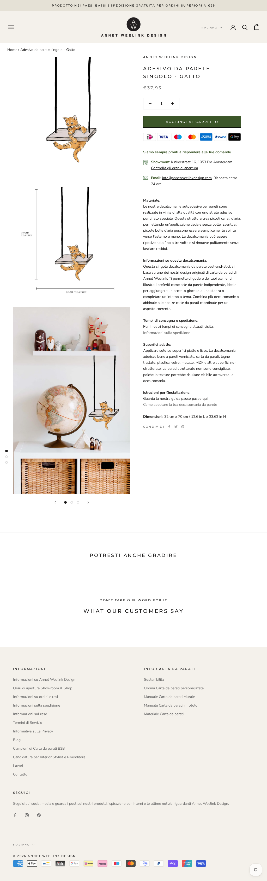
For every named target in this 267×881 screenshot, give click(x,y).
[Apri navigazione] (11, 27)
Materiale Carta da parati (164, 714)
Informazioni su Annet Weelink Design (44, 679)
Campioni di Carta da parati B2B (39, 748)
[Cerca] (245, 27)
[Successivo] (88, 502)
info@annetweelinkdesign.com (187, 177)
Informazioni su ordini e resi (35, 696)
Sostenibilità (154, 679)
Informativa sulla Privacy (33, 731)
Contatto (20, 774)
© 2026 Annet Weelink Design (44, 856)
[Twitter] (176, 426)
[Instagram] (27, 815)
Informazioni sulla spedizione (166, 332)
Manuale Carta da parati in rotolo (170, 705)
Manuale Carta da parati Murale (169, 696)
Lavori (18, 765)
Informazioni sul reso (30, 714)
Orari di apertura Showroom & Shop (42, 688)
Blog (17, 739)
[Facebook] (169, 426)
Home (12, 49)
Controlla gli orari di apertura (174, 168)
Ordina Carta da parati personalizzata (174, 688)
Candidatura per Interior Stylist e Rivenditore (49, 757)
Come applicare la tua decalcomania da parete (180, 404)
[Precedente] (55, 502)
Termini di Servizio (27, 722)
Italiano (21, 844)
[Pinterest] (182, 426)
